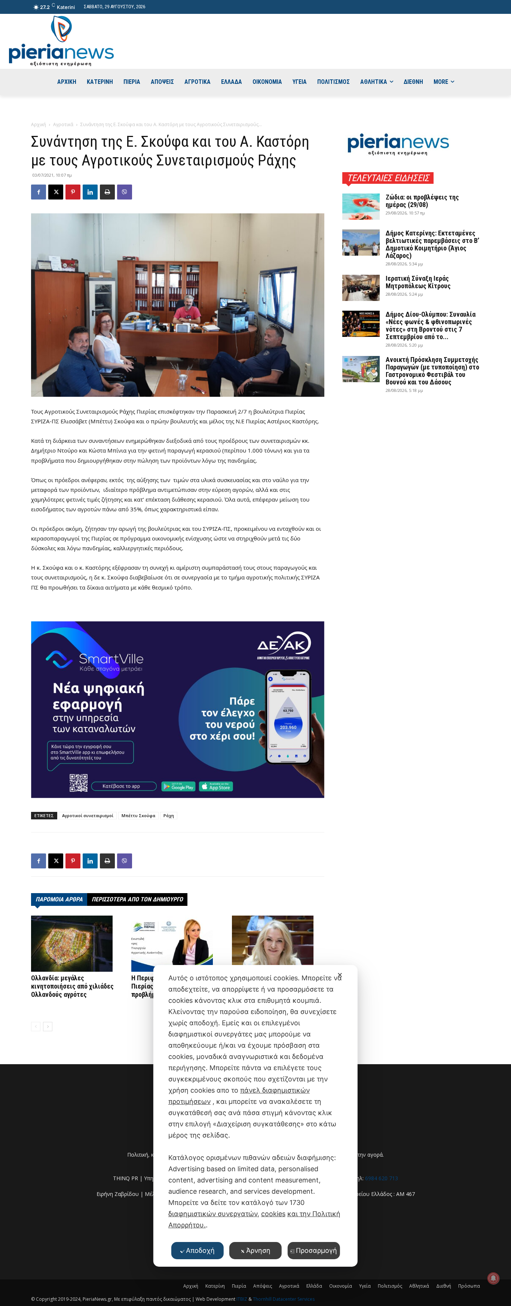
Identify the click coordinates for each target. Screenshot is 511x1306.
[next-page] (47, 1026)
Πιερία (239, 1286)
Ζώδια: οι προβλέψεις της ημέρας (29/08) (422, 200)
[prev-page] (35, 1026)
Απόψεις (262, 1286)
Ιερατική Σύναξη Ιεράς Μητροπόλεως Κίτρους (418, 282)
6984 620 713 (381, 1178)
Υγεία (365, 1286)
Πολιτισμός (390, 1286)
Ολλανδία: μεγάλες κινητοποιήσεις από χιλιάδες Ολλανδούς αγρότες (72, 986)
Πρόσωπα (469, 1286)
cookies (273, 1214)
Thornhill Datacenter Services (284, 1299)
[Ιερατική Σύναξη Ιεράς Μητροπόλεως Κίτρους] (361, 288)
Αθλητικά (419, 1286)
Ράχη (168, 815)
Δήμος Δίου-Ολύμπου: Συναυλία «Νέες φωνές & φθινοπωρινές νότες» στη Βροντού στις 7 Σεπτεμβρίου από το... (430, 325)
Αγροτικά (63, 124)
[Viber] (124, 192)
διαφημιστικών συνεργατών (212, 1214)
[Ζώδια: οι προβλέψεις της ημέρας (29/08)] (361, 207)
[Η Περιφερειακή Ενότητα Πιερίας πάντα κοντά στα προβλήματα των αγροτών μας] (177, 944)
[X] (55, 192)
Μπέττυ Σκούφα (138, 815)
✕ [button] (340, 975)
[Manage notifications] (493, 1278)
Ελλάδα (314, 1286)
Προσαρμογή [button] (316, 1250)
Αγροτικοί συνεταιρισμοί (87, 815)
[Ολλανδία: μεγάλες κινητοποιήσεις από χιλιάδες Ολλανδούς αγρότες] (77, 944)
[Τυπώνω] (107, 192)
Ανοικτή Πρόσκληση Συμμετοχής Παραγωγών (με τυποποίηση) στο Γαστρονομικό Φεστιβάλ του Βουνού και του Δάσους (432, 371)
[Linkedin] (90, 192)
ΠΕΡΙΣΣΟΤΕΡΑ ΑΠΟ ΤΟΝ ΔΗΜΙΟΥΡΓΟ (137, 899)
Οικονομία (340, 1286)
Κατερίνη (215, 1286)
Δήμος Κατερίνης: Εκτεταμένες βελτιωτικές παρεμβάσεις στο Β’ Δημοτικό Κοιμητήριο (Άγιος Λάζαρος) (432, 244)
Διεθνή (443, 1286)
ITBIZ (242, 1299)
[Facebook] (38, 192)
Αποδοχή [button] (200, 1250)
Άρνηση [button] (258, 1250)
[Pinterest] (72, 192)
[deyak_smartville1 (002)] (177, 709)
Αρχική (38, 124)
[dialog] (255, 1116)
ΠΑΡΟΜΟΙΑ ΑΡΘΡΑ (59, 899)
